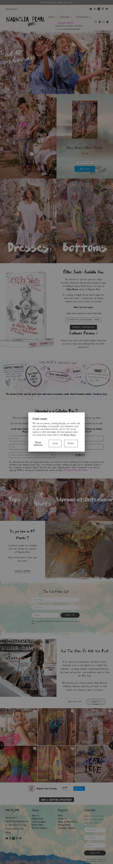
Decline (71, 443)
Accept (55, 443)
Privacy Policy (70, 434)
